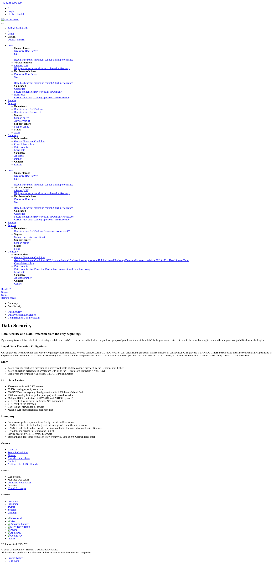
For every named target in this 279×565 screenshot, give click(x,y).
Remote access (8, 297)
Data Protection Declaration (43, 269)
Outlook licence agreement (84, 260)
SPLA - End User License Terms (172, 260)
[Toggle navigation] (2, 23)
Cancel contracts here (19, 458)
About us (12, 449)
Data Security (21, 266)
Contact (12, 461)
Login (11, 11)
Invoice (11, 538)
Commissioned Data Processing (74, 269)
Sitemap (12, 455)
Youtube (12, 509)
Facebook (13, 501)
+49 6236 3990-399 (11, 2)
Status (4, 295)
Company (13, 135)
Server (11, 45)
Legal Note (13, 560)
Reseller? (6, 289)
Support (12, 103)
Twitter (11, 506)
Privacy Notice (15, 558)
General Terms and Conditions (29, 257)
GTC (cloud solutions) (58, 260)
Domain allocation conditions (140, 260)
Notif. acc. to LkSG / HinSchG (24, 464)
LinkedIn (12, 512)
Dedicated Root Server (19, 482)
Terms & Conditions (18, 452)
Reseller (12, 100)
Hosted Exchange (17, 488)
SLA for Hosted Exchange (111, 260)
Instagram (13, 504)
